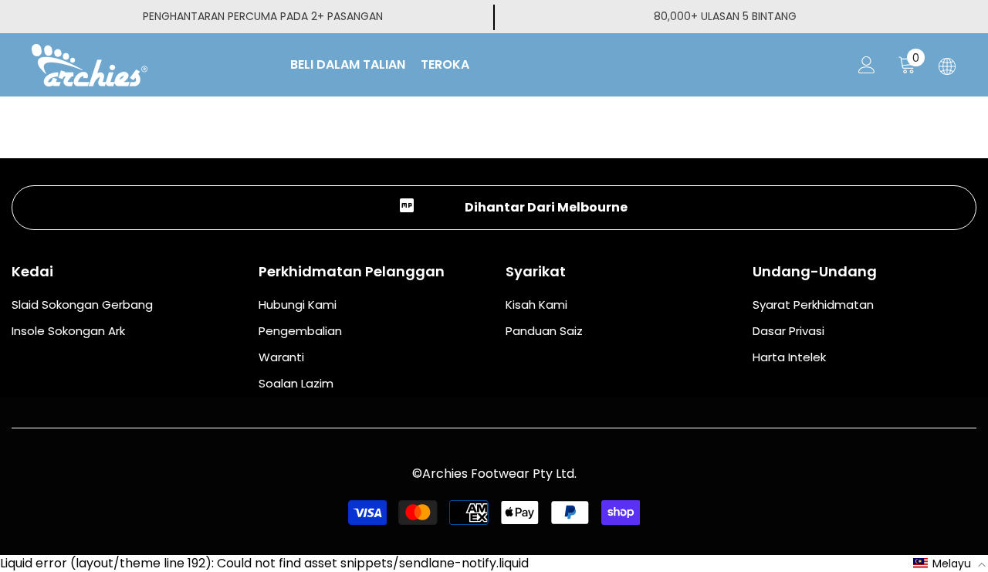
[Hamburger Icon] (947, 66)
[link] (494, 207)
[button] (950, 563)
